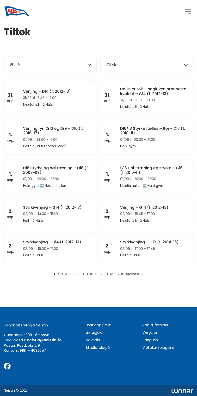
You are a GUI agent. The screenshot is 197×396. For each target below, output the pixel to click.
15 (117, 274)
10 (91, 274)
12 (101, 274)
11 (96, 274)
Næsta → (135, 274)
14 (111, 274)
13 (106, 274)
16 (122, 274)
